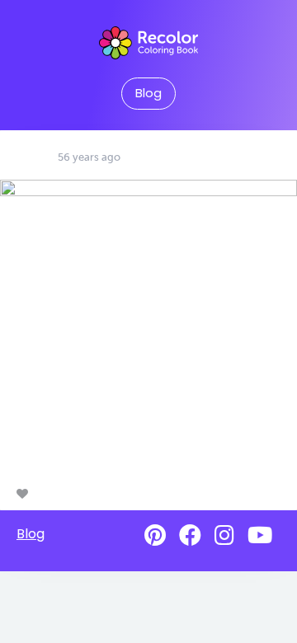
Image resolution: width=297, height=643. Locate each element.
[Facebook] (190, 535)
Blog (148, 93)
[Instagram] (224, 535)
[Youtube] (260, 535)
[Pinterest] (155, 535)
